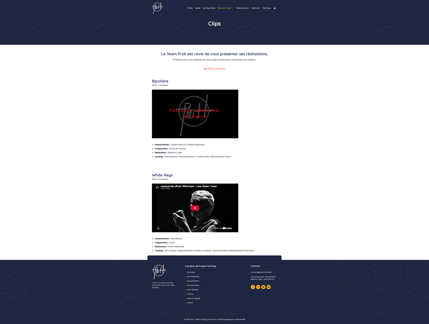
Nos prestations (193, 281)
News (197, 8)
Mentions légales (193, 298)
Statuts (190, 303)
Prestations (242, 8)
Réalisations (224, 8)
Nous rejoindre (192, 290)
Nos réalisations (193, 276)
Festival (267, 8)
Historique (191, 272)
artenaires (195, 285)
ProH (190, 8)
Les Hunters (209, 8)
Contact (255, 8)
